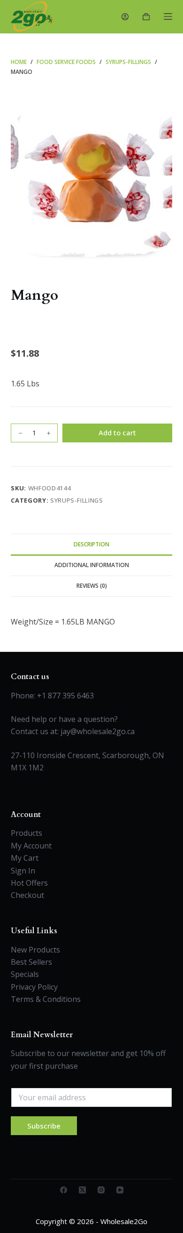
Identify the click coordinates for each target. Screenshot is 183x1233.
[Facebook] (63, 1189)
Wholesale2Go (123, 1221)
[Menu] (168, 16)
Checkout (27, 895)
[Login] (125, 16)
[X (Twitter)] (82, 1189)
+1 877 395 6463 (65, 695)
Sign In (23, 870)
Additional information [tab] (91, 565)
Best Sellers (31, 962)
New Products (35, 950)
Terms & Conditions (46, 999)
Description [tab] (91, 544)
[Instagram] (101, 1189)
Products (26, 833)
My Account (31, 846)
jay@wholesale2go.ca (98, 731)
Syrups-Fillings (76, 500)
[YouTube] (119, 1189)
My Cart (24, 858)
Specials (25, 974)
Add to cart (117, 432)
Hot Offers (29, 883)
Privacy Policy (34, 987)
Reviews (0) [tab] (91, 586)
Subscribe (44, 1125)
